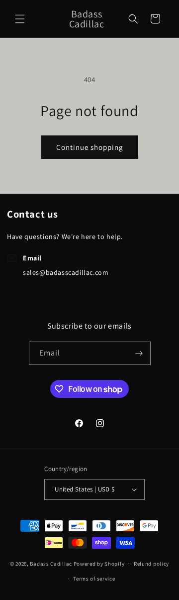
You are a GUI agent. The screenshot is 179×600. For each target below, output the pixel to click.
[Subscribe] (139, 353)
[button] (20, 19)
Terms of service (94, 578)
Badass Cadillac (51, 563)
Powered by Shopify (99, 563)
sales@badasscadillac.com (65, 272)
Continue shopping (89, 147)
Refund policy (151, 563)
